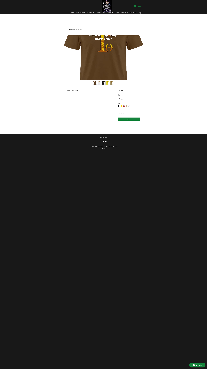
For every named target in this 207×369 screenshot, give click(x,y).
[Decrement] (119, 113)
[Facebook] (101, 141)
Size (119, 95)
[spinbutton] (121, 113)
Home (69, 29)
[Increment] (124, 113)
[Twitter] (103, 141)
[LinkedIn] (106, 141)
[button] (140, 12)
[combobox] (129, 99)
